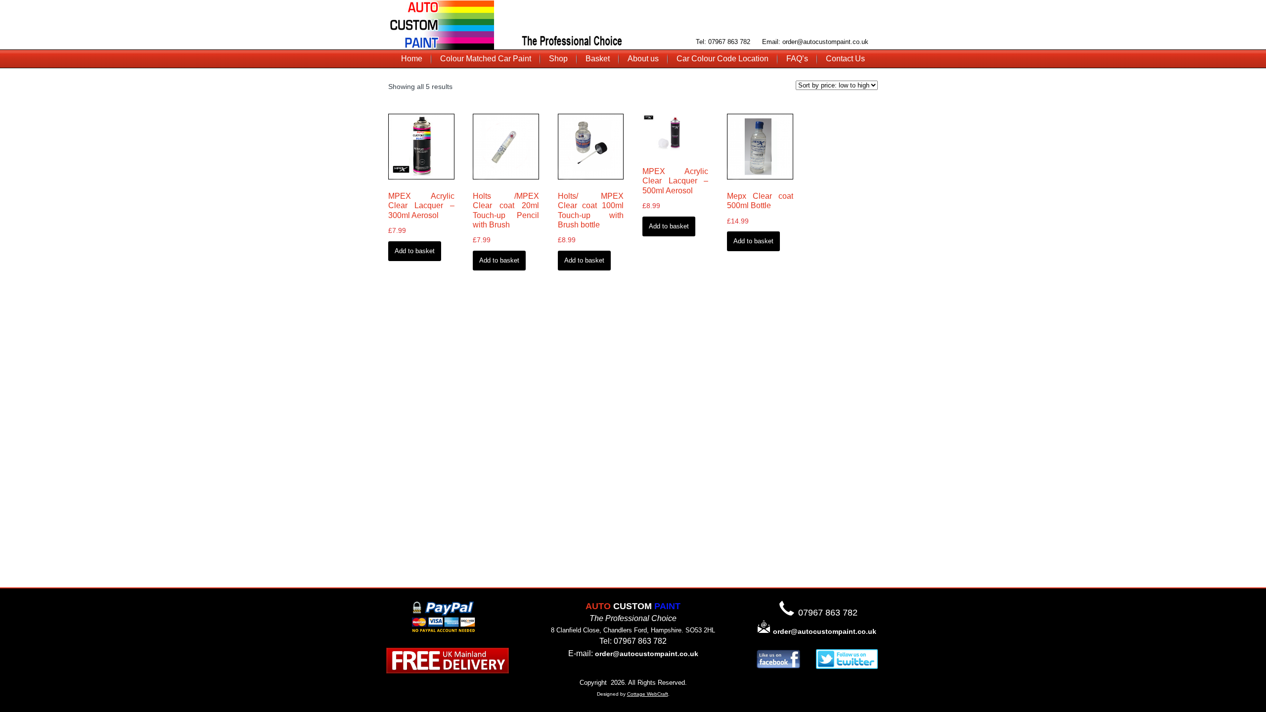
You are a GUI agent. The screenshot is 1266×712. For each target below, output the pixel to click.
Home (411, 58)
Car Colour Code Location (723, 58)
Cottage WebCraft (647, 694)
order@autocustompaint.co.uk (646, 654)
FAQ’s (797, 58)
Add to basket (415, 251)
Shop (558, 58)
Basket (598, 58)
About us (643, 58)
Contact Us (845, 58)
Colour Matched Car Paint (485, 58)
